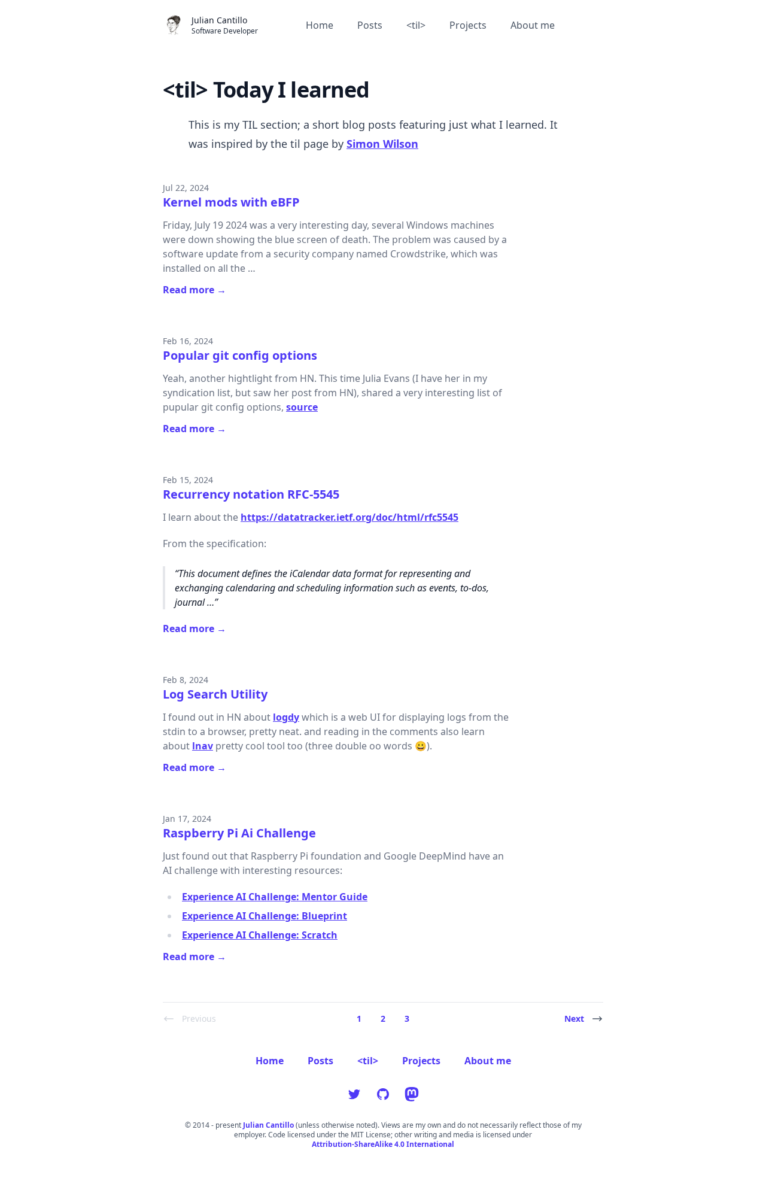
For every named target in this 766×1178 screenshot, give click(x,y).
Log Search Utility (215, 694)
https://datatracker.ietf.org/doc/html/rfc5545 (349, 517)
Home (319, 25)
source (302, 407)
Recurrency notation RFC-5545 (251, 494)
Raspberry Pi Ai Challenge (239, 833)
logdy (286, 717)
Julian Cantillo (268, 1125)
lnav (202, 745)
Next (574, 1018)
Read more (194, 289)
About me (532, 25)
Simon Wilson (382, 143)
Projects (468, 25)
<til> (415, 25)
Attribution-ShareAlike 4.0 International (383, 1144)
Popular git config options (240, 355)
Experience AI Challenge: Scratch (260, 935)
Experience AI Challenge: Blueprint (264, 915)
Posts (369, 25)
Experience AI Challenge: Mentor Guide (274, 896)
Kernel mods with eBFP (231, 202)
